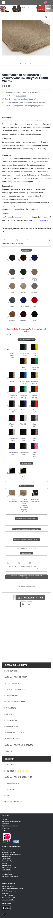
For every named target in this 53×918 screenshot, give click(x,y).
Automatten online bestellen (18, 777)
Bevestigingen (11, 695)
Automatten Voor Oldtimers (18, 745)
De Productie (11, 671)
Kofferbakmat (11, 720)
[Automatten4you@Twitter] (26, 915)
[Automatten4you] (26, 7)
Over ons (9, 764)
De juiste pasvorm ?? (14, 701)
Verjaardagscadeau (14, 732)
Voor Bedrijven (12, 738)
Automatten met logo (15, 689)
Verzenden (9, 789)
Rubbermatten (11, 726)
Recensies (9, 771)
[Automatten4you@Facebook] (26, 908)
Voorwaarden (11, 783)
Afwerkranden (11, 683)
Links (6, 795)
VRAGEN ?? (9, 751)
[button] (46, 19)
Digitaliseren (10, 708)
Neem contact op (13, 802)
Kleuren (8, 714)
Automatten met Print (15, 677)
